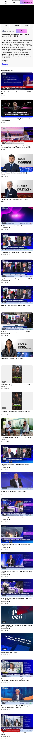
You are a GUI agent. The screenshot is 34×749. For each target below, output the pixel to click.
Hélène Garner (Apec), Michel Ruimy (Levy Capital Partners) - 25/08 (16, 626)
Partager (16, 26)
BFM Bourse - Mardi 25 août (9, 652)
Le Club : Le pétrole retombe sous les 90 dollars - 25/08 (16, 733)
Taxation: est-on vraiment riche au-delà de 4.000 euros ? (16, 92)
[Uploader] (18, 2)
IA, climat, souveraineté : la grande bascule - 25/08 (16, 279)
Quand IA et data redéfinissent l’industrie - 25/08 (16, 252)
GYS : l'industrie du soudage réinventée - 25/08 (15, 332)
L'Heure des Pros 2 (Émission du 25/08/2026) (15, 199)
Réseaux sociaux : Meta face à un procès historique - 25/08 (17, 572)
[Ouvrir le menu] (2, 2)
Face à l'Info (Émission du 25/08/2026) (13, 358)
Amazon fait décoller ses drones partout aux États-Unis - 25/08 (16, 599)
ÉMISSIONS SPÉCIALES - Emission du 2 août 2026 (16, 438)
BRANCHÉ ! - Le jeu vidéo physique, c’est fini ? (15, 385)
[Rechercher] (14, 2)
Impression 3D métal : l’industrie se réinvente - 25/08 (15, 465)
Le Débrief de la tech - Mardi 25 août (12, 518)
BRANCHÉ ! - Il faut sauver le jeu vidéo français (15, 411)
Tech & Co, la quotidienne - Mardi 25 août (13, 491)
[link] (8, 31)
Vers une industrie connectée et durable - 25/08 (15, 305)
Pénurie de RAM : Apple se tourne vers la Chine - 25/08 (16, 545)
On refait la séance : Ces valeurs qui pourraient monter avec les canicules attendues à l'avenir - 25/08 (15, 679)
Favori (26, 26)
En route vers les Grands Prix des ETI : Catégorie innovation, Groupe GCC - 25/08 (15, 706)
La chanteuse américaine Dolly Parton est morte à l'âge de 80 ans (16, 119)
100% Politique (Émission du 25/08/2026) (14, 173)
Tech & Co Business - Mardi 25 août (11, 226)
